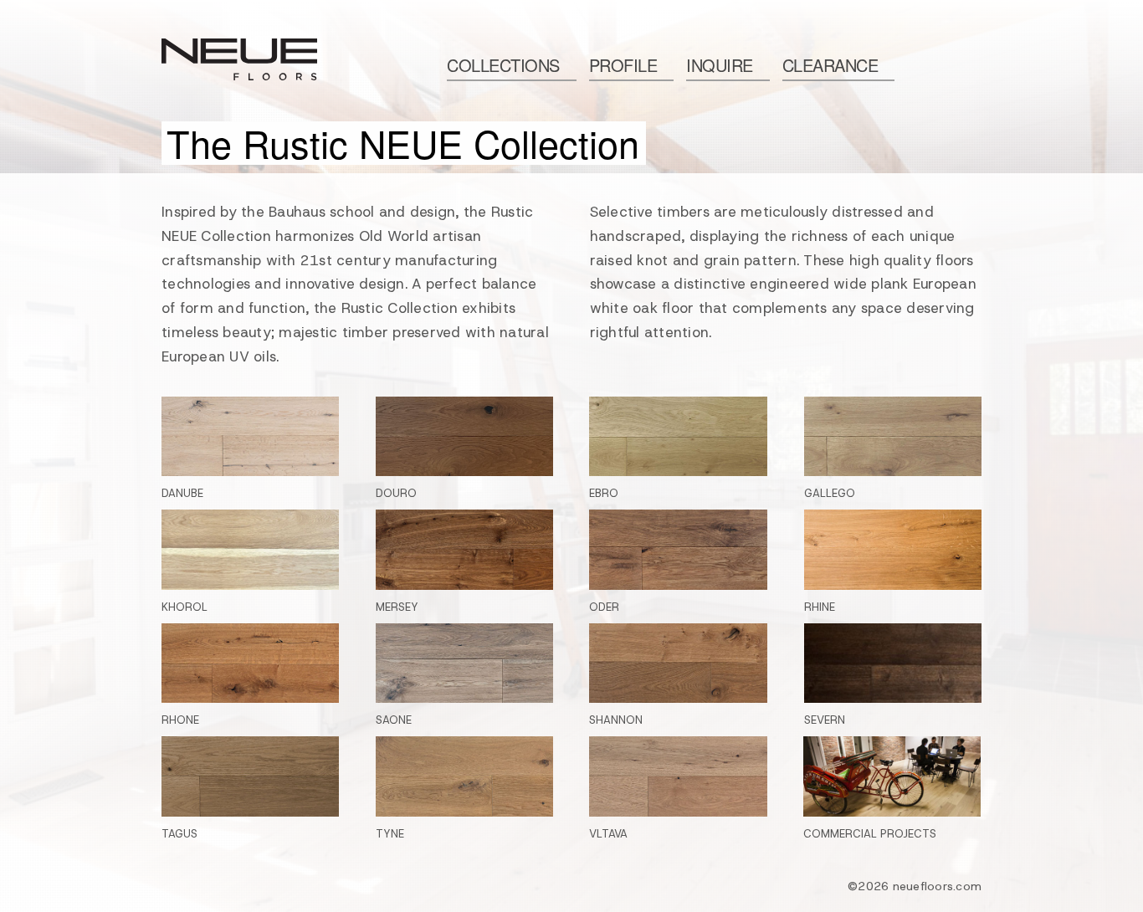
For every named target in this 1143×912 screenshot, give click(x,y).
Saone (394, 720)
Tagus (179, 834)
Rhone (180, 720)
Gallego (829, 493)
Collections (503, 65)
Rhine (819, 607)
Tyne (390, 834)
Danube (182, 493)
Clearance (830, 65)
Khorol (184, 607)
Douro (396, 493)
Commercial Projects (869, 834)
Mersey (397, 607)
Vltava (608, 834)
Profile (623, 65)
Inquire (719, 65)
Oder (604, 607)
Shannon (616, 720)
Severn (824, 720)
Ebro (603, 493)
